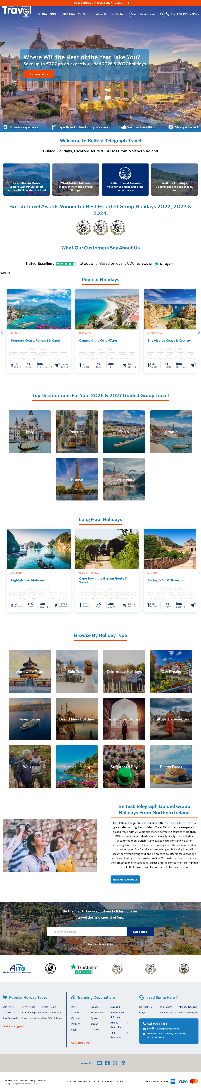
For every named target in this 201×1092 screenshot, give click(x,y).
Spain (94, 1018)
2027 (43, 349)
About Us (101, 14)
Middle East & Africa (117, 1014)
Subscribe (140, 931)
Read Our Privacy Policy (101, 944)
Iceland (75, 1012)
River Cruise (28, 1007)
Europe (114, 1007)
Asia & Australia (115, 1025)
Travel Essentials (168, 1012)
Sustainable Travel (74, 1081)
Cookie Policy (121, 1081)
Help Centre (117, 14)
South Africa (98, 1012)
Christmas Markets (52, 1012)
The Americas (115, 1035)
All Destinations (80, 1043)
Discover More (39, 74)
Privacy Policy (108, 1081)
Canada (95, 1029)
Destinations (45, 14)
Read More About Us (125, 879)
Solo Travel (8, 1007)
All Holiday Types (12, 1026)
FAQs (142, 1012)
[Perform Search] (161, 14)
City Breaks (9, 1012)
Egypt (74, 1029)
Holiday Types (74, 14)
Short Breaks (49, 1007)
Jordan (94, 1024)
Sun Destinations (12, 1018)
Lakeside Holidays (32, 1018)
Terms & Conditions (91, 1081)
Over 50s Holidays (52, 1018)
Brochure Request (189, 1012)
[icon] (128, 3)
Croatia (95, 1007)
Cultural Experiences (33, 1012)
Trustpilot (5, 272)
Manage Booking (188, 1007)
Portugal (76, 1024)
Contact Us (145, 1007)
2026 (32, 349)
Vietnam (76, 1018)
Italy (73, 1007)
